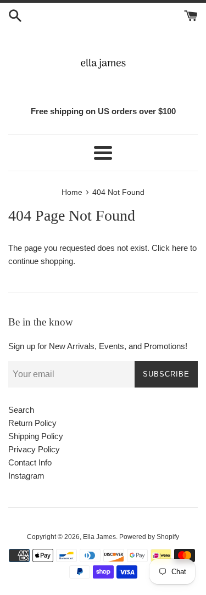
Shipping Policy (35, 436)
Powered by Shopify (149, 537)
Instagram (26, 475)
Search (21, 409)
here (180, 247)
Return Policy (32, 423)
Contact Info (30, 462)
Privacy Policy (34, 449)
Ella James (99, 537)
